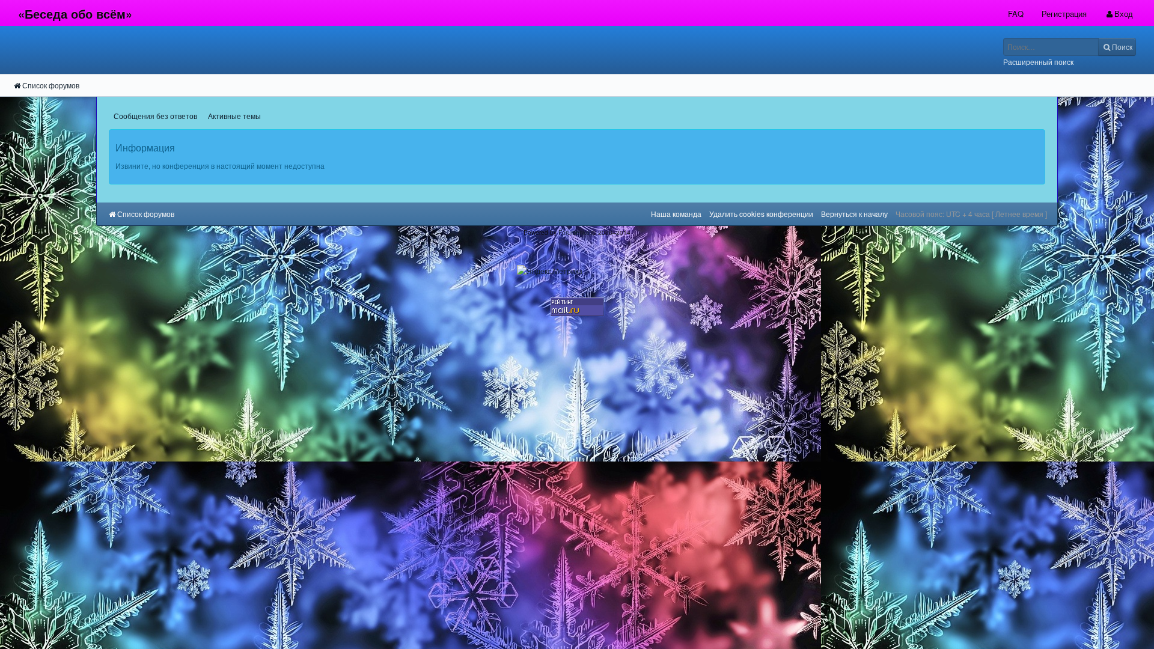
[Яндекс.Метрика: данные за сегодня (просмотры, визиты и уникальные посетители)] (549, 271)
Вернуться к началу (854, 214)
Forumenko (574, 232)
